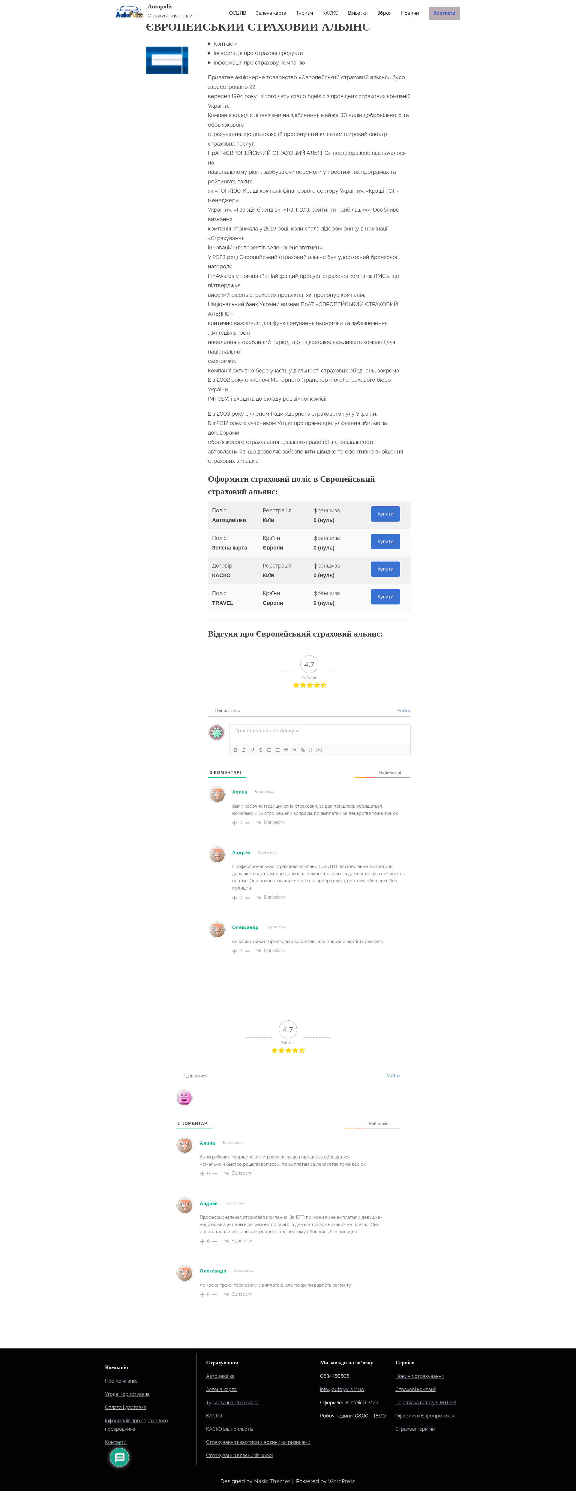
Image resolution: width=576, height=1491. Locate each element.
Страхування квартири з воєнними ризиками (258, 1442)
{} (310, 749)
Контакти (226, 44)
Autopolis (160, 6)
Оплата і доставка (125, 1407)
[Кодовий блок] (294, 750)
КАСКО (214, 1416)
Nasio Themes (273, 1481)
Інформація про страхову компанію (259, 62)
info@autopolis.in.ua (342, 1389)
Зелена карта (221, 1389)
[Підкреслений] (252, 750)
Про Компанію (121, 1381)
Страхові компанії (415, 1389)
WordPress (342, 1481)
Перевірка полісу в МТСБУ (425, 1402)
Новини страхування (419, 1376)
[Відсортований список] (269, 750)
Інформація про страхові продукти (258, 53)
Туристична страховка (232, 1402)
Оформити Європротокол (425, 1416)
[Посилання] (302, 750)
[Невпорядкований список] (277, 750)
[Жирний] (235, 750)
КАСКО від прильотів (230, 1429)
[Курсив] (244, 750)
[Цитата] (286, 750)
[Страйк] (260, 750)
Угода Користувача (127, 1394)
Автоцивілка (220, 1376)
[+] (319, 749)
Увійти (403, 710)
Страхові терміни (415, 1429)
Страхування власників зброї (239, 1455)
